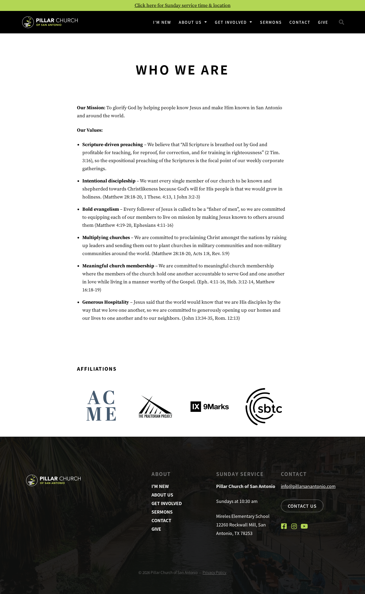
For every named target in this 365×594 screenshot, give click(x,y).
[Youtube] (304, 526)
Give (323, 22)
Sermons (271, 22)
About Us (190, 22)
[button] (341, 22)
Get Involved (231, 22)
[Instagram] (294, 526)
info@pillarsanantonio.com (308, 486)
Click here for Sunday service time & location (183, 5)
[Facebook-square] (284, 526)
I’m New (162, 22)
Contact (299, 22)
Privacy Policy (214, 572)
